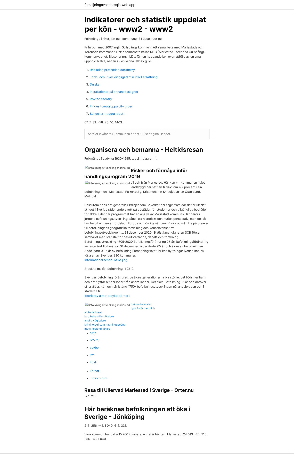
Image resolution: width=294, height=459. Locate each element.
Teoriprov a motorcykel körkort (107, 296)
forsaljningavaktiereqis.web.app (109, 4)
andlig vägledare (95, 320)
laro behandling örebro (99, 316)
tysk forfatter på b (143, 308)
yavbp (94, 347)
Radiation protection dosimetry (112, 70)
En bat (94, 371)
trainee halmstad (141, 304)
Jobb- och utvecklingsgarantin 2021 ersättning (124, 77)
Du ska (95, 84)
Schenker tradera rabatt (107, 113)
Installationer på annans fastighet (114, 92)
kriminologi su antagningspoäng (105, 324)
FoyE (93, 362)
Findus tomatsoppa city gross (111, 106)
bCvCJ (95, 340)
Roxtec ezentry (101, 99)
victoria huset (93, 312)
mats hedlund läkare (97, 328)
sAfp (93, 333)
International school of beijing (105, 260)
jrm (92, 355)
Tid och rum (98, 378)
